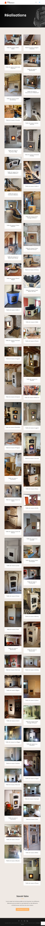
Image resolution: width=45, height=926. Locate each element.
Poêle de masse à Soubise (13, 763)
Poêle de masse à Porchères (13, 478)
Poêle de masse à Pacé (13, 629)
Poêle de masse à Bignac (13, 690)
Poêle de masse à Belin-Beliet (13, 48)
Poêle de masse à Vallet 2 (13, 310)
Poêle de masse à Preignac (13, 448)
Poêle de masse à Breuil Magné (13, 279)
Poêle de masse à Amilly (32, 508)
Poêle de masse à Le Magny (13, 742)
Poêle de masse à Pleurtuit (13, 784)
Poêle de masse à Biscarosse (32, 650)
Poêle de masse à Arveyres (13, 397)
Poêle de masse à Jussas (13, 565)
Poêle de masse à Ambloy (32, 670)
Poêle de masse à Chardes (13, 120)
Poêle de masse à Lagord (32, 428)
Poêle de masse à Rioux (32, 489)
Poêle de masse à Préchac (32, 270)
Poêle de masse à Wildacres (32, 397)
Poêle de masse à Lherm (13, 721)
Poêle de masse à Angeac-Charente (32, 48)
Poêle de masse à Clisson (32, 341)
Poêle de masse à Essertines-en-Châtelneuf (32, 92)
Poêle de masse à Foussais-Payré (13, 341)
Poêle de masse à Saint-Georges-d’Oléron (32, 217)
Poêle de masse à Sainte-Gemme (32, 123)
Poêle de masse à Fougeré (13, 359)
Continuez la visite (22, 909)
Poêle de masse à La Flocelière (32, 744)
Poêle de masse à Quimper (32, 799)
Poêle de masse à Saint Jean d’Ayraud (13, 67)
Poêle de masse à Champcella (32, 582)
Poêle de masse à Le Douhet (32, 379)
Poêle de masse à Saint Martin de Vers (32, 291)
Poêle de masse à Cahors (32, 700)
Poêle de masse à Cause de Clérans (13, 532)
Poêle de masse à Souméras (13, 818)
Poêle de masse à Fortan (13, 596)
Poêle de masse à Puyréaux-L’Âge (13, 151)
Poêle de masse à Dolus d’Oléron (13, 226)
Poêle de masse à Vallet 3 (32, 186)
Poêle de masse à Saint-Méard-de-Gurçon (32, 249)
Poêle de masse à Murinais (13, 670)
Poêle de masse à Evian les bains (13, 500)
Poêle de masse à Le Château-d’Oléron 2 (13, 172)
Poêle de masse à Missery (32, 616)
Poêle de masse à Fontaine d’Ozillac (32, 155)
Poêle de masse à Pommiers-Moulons (13, 194)
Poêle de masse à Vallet (32, 322)
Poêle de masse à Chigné (32, 778)
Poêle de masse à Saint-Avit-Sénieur (13, 99)
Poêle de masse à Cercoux (32, 458)
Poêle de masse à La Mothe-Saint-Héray (13, 257)
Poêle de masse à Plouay (32, 883)
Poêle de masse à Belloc (32, 852)
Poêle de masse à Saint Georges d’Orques (32, 722)
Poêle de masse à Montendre (13, 649)
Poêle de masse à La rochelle (32, 539)
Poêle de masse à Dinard (13, 839)
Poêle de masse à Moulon (13, 861)
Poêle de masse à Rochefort (13, 427)
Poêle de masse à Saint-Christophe (32, 561)
